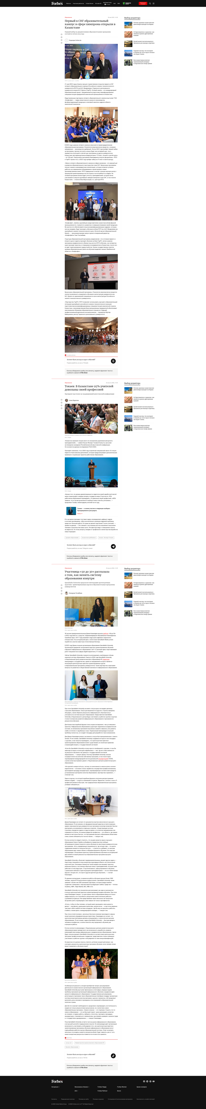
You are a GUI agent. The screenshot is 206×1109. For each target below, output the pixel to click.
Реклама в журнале (98, 1099)
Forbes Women (89, 3)
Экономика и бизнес (81, 1087)
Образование (68, 17)
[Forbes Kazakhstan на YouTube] (153, 1081)
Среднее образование (72, 537)
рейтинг (105, 633)
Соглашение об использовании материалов (120, 1099)
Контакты (54, 1099)
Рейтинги (68, 3)
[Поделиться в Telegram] (61, 37)
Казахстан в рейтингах (89, 537)
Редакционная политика (68, 1099)
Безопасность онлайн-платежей (145, 1099)
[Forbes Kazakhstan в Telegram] (147, 1081)
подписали (106, 659)
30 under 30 (98, 3)
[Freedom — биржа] (127, 3)
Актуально (55, 1087)
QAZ (114, 3)
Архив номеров (142, 1087)
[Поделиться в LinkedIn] (61, 43)
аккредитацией (103, 759)
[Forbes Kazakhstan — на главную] (57, 3)
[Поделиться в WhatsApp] (61, 40)
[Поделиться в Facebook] (61, 34)
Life (76, 1091)
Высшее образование (72, 1047)
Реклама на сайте (84, 1099)
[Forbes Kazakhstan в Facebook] (144, 1081)
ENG (119, 3)
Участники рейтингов (78, 3)
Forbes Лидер (102, 1087)
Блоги (119, 1091)
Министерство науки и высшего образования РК (89, 1043)
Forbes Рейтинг (102, 1091)
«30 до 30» (69, 1043)
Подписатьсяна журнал (143, 3)
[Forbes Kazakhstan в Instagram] (150, 1081)
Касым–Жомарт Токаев (106, 537)
